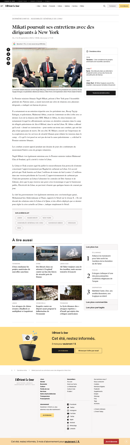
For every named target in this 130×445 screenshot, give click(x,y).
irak (19, 228)
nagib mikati (32, 218)
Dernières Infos (20, 19)
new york (47, 218)
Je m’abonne (63, 351)
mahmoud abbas (55, 223)
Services (43, 391)
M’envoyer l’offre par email (89, 351)
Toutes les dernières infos (101, 93)
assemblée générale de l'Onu (30, 223)
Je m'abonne (111, 441)
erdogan (72, 223)
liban (19, 218)
